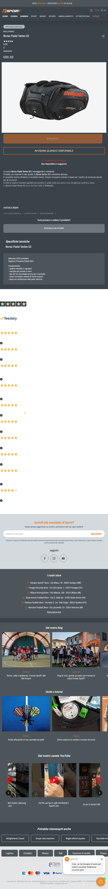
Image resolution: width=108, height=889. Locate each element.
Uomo (5, 16)
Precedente (4, 329)
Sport (34, 16)
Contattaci (27, 853)
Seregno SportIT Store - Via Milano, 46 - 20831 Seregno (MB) (55, 582)
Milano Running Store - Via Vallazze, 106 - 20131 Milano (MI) (56, 592)
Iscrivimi (96, 533)
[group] (26, 657)
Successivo (15, 329)
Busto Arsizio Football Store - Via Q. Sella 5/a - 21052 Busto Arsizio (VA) (55, 597)
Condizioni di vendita (81, 853)
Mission (45, 853)
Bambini (24, 16)
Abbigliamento (65, 16)
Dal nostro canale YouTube (54, 755)
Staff (60, 853)
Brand (43, 16)
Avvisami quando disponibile (54, 150)
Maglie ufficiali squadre (75, 838)
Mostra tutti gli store (54, 612)
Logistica (9, 853)
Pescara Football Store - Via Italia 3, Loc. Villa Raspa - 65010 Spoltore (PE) (56, 602)
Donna (14, 16)
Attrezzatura (83, 16)
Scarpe (52, 16)
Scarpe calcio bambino (45, 838)
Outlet (96, 16)
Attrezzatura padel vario (14, 27)
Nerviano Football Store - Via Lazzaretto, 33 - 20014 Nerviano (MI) (55, 607)
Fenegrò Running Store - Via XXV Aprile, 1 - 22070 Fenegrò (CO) (55, 587)
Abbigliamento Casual (15, 838)
